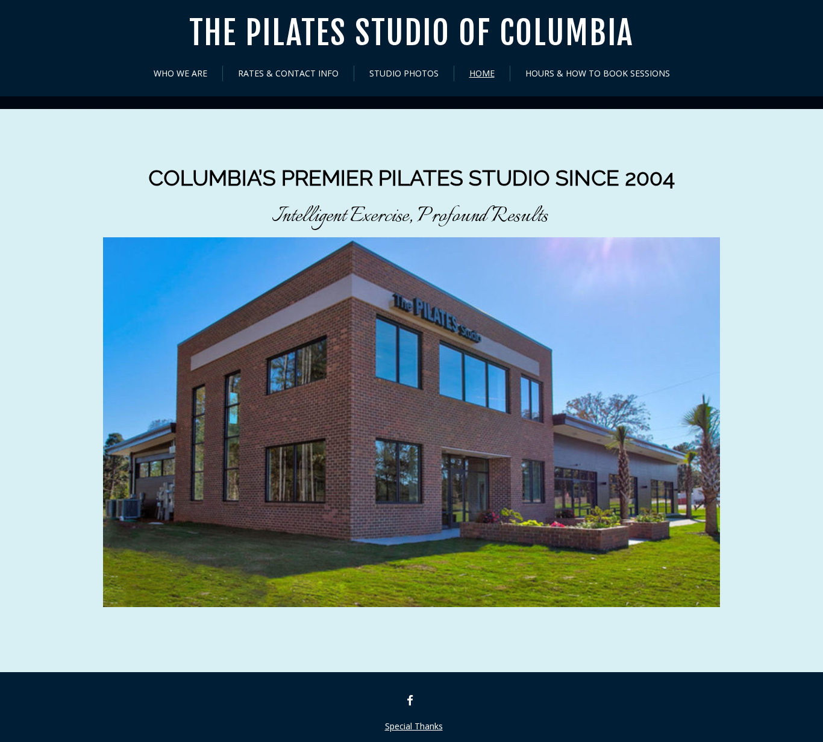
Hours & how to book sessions (597, 73)
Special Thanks (414, 726)
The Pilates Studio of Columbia (411, 33)
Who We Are (180, 73)
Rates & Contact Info (288, 73)
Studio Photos (404, 73)
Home (482, 73)
